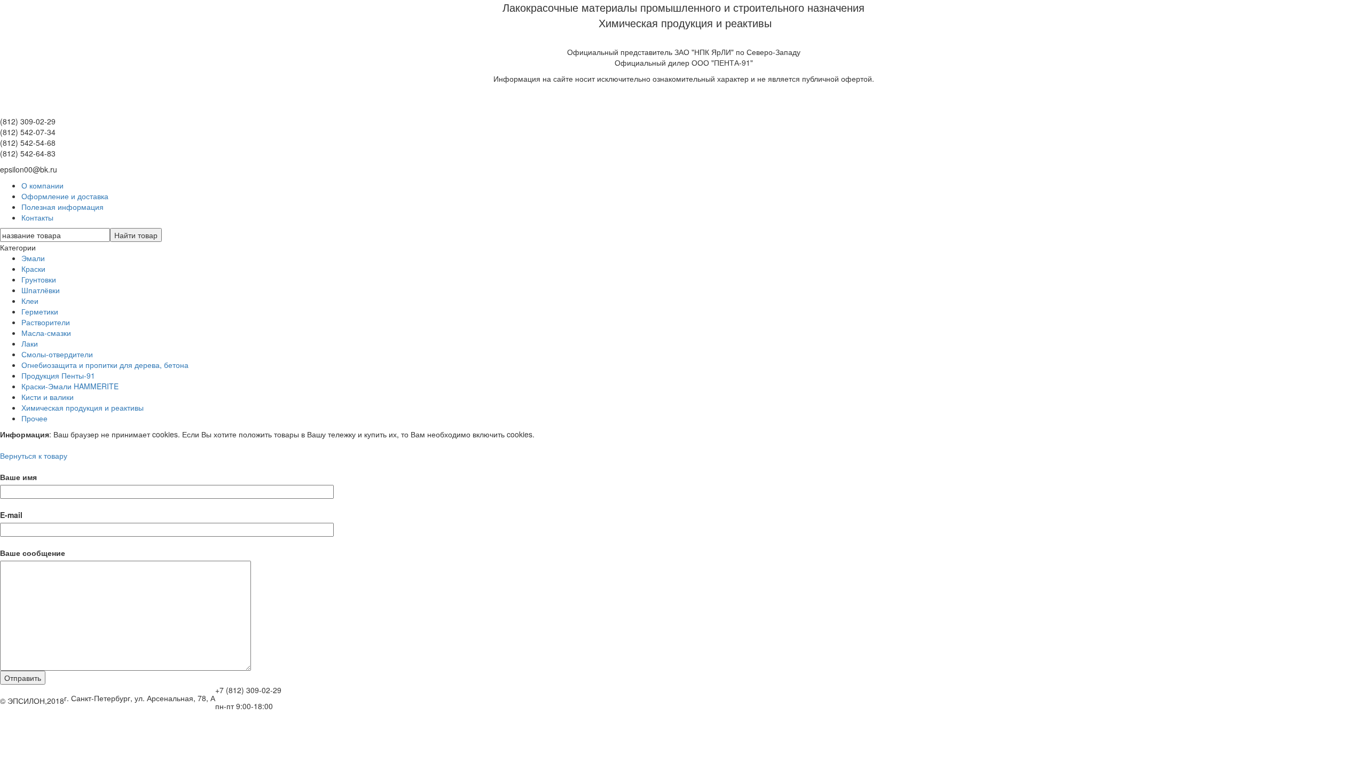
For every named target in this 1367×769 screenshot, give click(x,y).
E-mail (11, 514)
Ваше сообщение (32, 552)
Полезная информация (62, 206)
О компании (42, 185)
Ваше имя (18, 477)
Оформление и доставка (64, 196)
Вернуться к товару (33, 455)
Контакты (37, 217)
